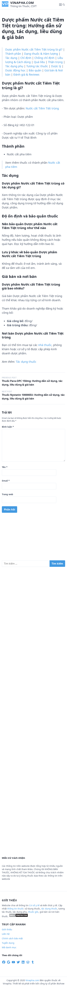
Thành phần (13, 53)
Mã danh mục (9, 947)
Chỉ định (25, 58)
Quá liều (39, 62)
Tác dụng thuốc (26, 361)
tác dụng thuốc (49, 908)
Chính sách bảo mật (12, 938)
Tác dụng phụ (14, 66)
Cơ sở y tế (34, 905)
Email (6, 480)
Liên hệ (6, 933)
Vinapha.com (22, 3)
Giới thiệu (7, 929)
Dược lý (56, 66)
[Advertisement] (33, 537)
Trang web (7, 494)
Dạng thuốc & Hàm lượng (41, 53)
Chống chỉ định (44, 58)
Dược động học (15, 70)
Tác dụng (11, 58)
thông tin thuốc (15, 908)
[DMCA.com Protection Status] (18, 916)
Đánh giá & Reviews (26, 74)
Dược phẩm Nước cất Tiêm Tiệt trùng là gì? (33, 49)
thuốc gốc (33, 911)
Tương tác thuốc (37, 66)
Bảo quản (35, 70)
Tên (4, 467)
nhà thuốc (45, 345)
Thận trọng (55, 62)
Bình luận (8, 426)
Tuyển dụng (8, 942)
